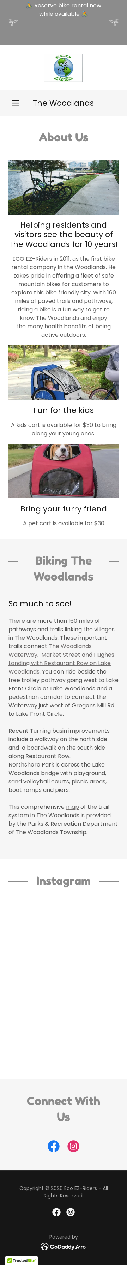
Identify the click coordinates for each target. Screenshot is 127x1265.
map (72, 807)
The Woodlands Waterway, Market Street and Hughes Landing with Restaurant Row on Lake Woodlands (61, 659)
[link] (63, 68)
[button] (15, 103)
